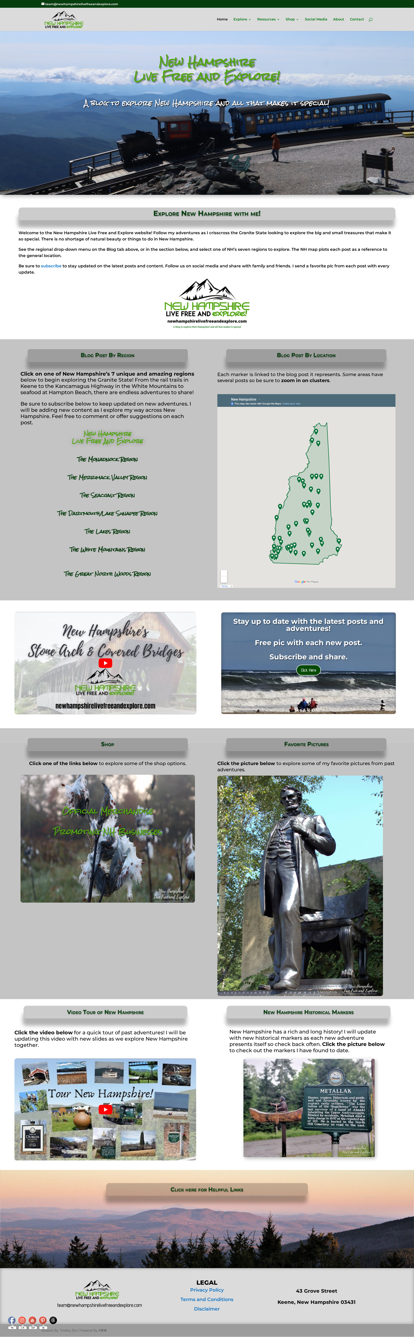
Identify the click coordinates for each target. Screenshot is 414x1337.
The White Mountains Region (107, 549)
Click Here (308, 670)
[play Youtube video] (105, 663)
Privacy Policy (207, 1290)
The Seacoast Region (107, 495)
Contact (357, 19)
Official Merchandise (107, 811)
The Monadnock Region (107, 459)
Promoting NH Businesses (107, 831)
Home (222, 19)
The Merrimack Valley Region (107, 477)
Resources (266, 19)
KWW (103, 1330)
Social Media (316, 19)
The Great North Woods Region (107, 574)
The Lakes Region (107, 531)
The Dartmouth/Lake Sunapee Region (108, 513)
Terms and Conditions (206, 1299)
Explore (240, 19)
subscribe (51, 265)
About (338, 19)
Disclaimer (207, 1309)
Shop (290, 19)
